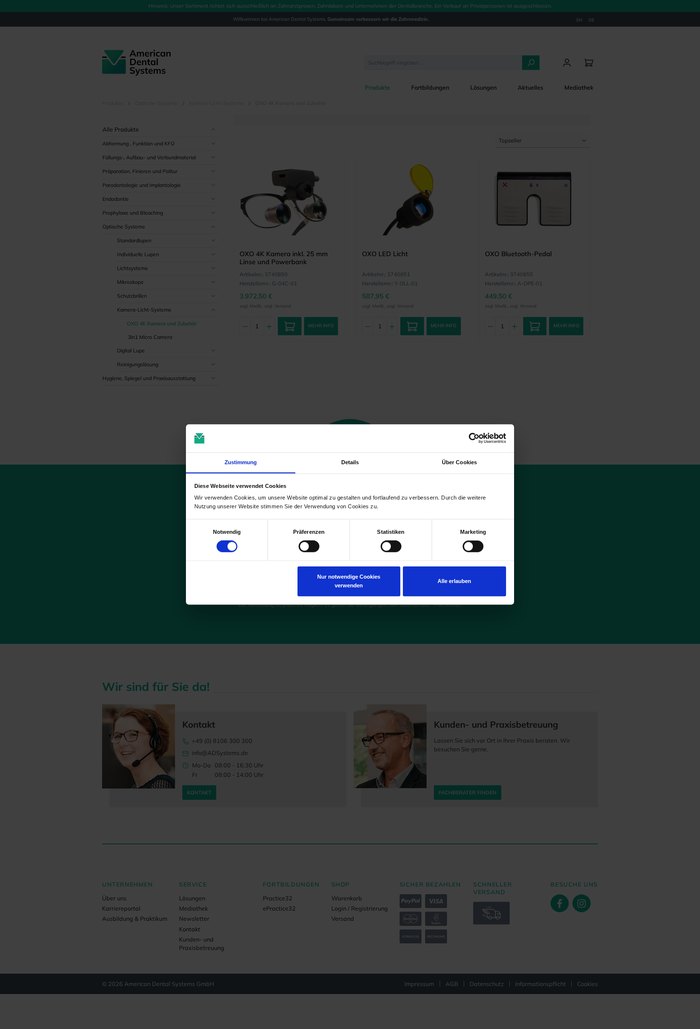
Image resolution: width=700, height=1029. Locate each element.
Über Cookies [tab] (459, 462)
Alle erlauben (454, 581)
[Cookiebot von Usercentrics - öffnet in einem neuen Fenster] (474, 438)
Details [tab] (350, 462)
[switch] (309, 546)
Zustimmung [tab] (241, 462)
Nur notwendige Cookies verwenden (348, 581)
